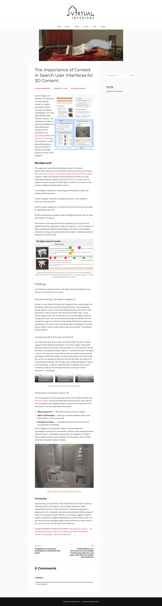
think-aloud (78, 226)
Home (59, 26)
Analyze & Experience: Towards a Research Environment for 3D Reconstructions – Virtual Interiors (64, 583)
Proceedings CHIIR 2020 (52, 534)
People (77, 26)
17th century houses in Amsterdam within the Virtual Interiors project (65, 174)
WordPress (76, 601)
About (67, 26)
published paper (44, 523)
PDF (45, 130)
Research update (79, 88)
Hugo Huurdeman (43, 88)
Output (102, 26)
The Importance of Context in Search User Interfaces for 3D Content (64, 75)
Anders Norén (94, 601)
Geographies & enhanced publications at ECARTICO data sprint (47, 551)
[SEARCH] (131, 75)
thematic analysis (42, 401)
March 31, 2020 (61, 88)
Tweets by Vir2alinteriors (114, 91)
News (94, 26)
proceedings (40, 135)
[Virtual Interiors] (81, 11)
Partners (86, 26)
